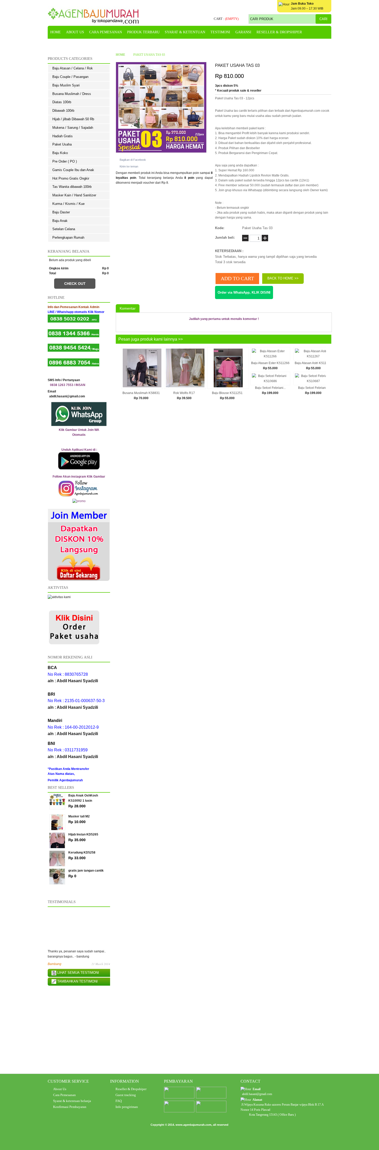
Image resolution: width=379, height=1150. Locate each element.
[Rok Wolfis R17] (185, 388)
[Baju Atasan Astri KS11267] (313, 356)
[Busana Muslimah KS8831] (142, 388)
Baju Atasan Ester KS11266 (270, 363)
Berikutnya (328, 376)
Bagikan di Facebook (133, 159)
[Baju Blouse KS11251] (228, 388)
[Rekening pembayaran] (179, 1097)
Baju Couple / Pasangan (70, 77)
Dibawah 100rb (63, 110)
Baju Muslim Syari (66, 85)
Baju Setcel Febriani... (270, 388)
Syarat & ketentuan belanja (72, 1101)
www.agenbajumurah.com (193, 1124)
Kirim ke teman (129, 166)
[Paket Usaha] (74, 645)
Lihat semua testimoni (77, 973)
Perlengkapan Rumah (68, 237)
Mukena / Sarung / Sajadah (72, 128)
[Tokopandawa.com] (93, 15)
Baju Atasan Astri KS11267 (313, 363)
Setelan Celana (63, 229)
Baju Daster (61, 212)
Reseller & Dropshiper (131, 1089)
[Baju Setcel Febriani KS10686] (270, 381)
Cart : (226, 19)
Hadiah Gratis (62, 136)
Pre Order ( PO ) (64, 161)
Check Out (75, 284)
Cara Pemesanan (64, 1095)
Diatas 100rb (61, 102)
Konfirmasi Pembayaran (69, 1107)
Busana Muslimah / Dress (71, 94)
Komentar (128, 308)
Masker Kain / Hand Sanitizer (74, 195)
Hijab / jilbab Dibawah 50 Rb (73, 119)
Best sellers (61, 787)
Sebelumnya (119, 376)
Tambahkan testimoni (77, 981)
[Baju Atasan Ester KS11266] (270, 356)
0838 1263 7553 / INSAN (67, 385)
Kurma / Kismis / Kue (68, 204)
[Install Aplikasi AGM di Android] (79, 460)
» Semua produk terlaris (82, 887)
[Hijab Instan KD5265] (58, 838)
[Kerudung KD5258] (58, 856)
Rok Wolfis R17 (184, 393)
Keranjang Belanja (68, 251)
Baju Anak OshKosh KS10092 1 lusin (83, 801)
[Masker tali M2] (58, 820)
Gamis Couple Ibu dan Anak (73, 170)
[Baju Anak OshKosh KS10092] (58, 799)
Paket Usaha (62, 144)
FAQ (119, 1101)
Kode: (219, 228)
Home (120, 55)
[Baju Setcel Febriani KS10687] (313, 381)
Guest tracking (126, 1095)
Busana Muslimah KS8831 (141, 393)
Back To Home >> (283, 278)
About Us (59, 1089)
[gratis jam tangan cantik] (58, 874)
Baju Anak (60, 221)
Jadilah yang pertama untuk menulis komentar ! (224, 319)
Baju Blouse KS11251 (227, 393)
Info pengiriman (127, 1107)
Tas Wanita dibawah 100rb (72, 187)
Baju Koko (60, 153)
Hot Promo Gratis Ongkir (70, 178)
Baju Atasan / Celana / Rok (72, 68)
